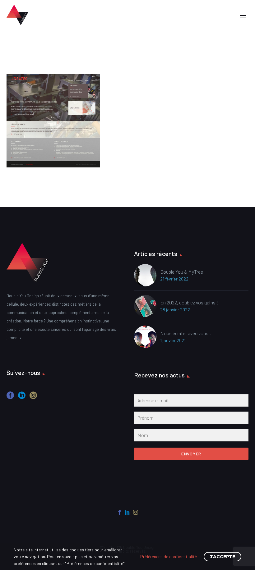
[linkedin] (22, 397)
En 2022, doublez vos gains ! (189, 302)
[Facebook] (119, 512)
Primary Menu (242, 15)
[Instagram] (135, 512)
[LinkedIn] (127, 512)
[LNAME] (191, 436)
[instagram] (33, 397)
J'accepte (222, 556)
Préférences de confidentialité (168, 556)
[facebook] (10, 397)
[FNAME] (191, 419)
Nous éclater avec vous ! (185, 333)
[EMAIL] (191, 401)
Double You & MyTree (181, 272)
